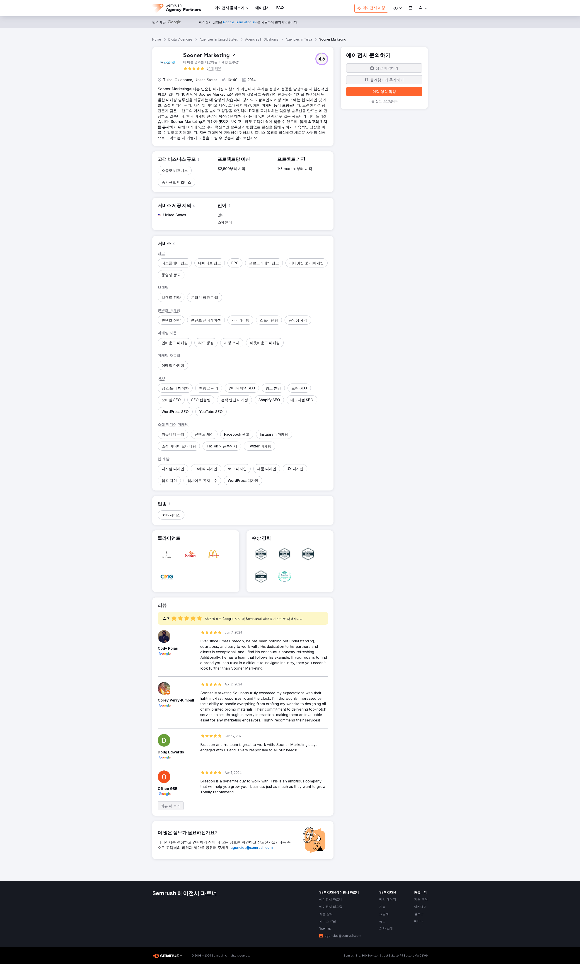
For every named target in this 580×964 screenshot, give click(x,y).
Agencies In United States (219, 39)
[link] (262, 8)
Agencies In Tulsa (299, 39)
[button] (397, 8)
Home (156, 39)
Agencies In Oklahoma (261, 39)
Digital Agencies (180, 39)
